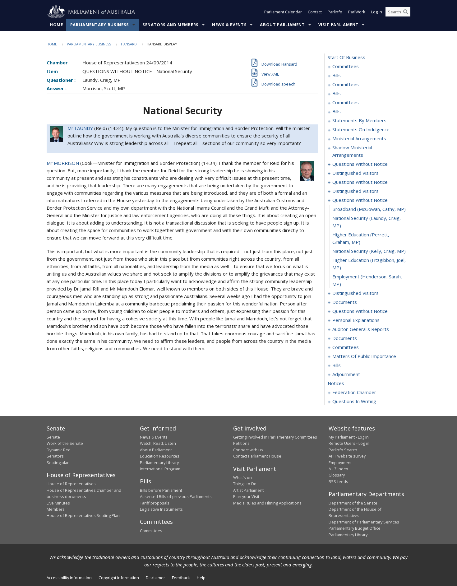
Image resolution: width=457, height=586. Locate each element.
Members (56, 509)
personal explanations (356, 320)
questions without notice (360, 164)
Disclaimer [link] (155, 577)
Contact (315, 12)
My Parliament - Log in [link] (349, 437)
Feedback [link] (181, 577)
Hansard (129, 44)
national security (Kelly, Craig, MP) (369, 251)
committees (345, 66)
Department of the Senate (353, 503)
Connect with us (248, 450)
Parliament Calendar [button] (283, 12)
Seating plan (58, 462)
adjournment (346, 374)
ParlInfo (335, 12)
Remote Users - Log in (349, 443)
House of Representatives (71, 483)
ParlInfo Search (343, 450)
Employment (340, 462)
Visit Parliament (338, 24)
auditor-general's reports (360, 329)
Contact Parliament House (257, 456)
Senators (55, 456)
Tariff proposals (154, 503)
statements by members (359, 120)
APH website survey (347, 456)
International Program (160, 469)
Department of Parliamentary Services (364, 522)
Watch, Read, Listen (158, 443)
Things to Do (244, 483)
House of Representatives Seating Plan (83, 515)
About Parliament (282, 24)
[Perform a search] (405, 11)
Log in (376, 12)
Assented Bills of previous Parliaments (176, 496)
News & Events (229, 24)
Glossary (337, 475)
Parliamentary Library (159, 462)
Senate (53, 437)
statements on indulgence (361, 129)
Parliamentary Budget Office (355, 528)
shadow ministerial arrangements (352, 151)
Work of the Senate (65, 443)
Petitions (241, 443)
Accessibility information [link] (69, 577)
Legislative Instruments (161, 509)
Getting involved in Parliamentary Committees (275, 437)
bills (336, 75)
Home (56, 24)
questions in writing (354, 401)
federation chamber (354, 392)
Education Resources (159, 456)
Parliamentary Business (99, 24)
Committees (151, 530)
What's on (242, 477)
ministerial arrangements (359, 138)
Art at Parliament (248, 490)
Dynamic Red (59, 450)
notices (336, 383)
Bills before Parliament (161, 490)
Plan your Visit (246, 496)
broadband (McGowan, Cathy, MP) (369, 209)
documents (344, 302)
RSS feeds (338, 481)
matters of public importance (364, 356)
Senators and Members (170, 24)
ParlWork (356, 12)
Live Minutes (58, 503)
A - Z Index (338, 469)
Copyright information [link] (119, 577)
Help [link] (201, 577)
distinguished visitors (355, 173)
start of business (346, 57)
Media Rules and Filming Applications (267, 503)
